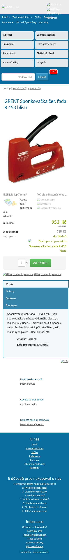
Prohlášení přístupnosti (34, 535)
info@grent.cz (27, 384)
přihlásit (51, 13)
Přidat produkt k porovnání (47, 274)
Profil (5, 17)
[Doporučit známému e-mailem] (49, 208)
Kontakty (43, 22)
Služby (38, 17)
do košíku (40, 262)
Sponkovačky (34, 88)
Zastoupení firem (22, 17)
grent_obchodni (28, 404)
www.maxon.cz (41, 552)
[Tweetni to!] (44, 204)
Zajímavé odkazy (34, 542)
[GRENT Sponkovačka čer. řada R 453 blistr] (36, 150)
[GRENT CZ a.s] (10, 7)
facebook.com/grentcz (32, 424)
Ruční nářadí (19, 88)
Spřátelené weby (34, 546)
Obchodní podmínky (26, 22)
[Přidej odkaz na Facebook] (46, 199)
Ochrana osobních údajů (34, 527)
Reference (49, 17)
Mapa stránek (34, 538)
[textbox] (18, 77)
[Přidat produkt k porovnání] (18, 274)
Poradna (6, 22)
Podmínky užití (34, 531)
